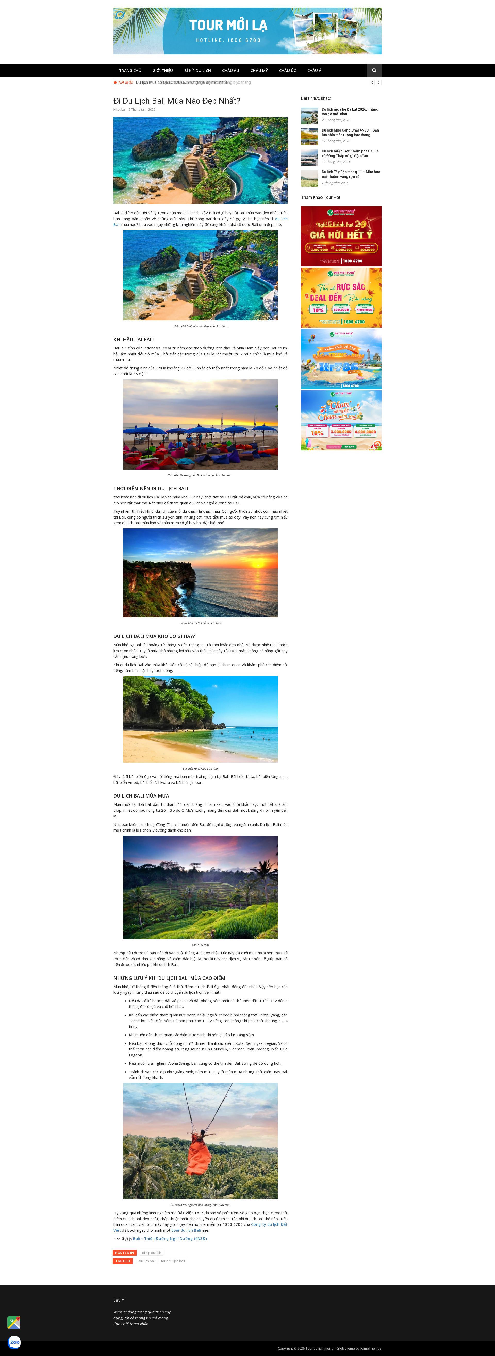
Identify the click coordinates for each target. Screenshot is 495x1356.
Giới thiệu (163, 70)
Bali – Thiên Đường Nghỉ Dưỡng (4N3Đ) (170, 1238)
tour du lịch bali (173, 1261)
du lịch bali (147, 1261)
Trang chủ (130, 70)
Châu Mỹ (259, 70)
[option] (259, 82)
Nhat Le (119, 109)
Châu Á (314, 70)
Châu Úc (287, 70)
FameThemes (371, 1348)
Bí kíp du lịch (197, 70)
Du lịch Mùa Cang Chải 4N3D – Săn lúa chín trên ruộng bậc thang (193, 82)
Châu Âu (230, 70)
